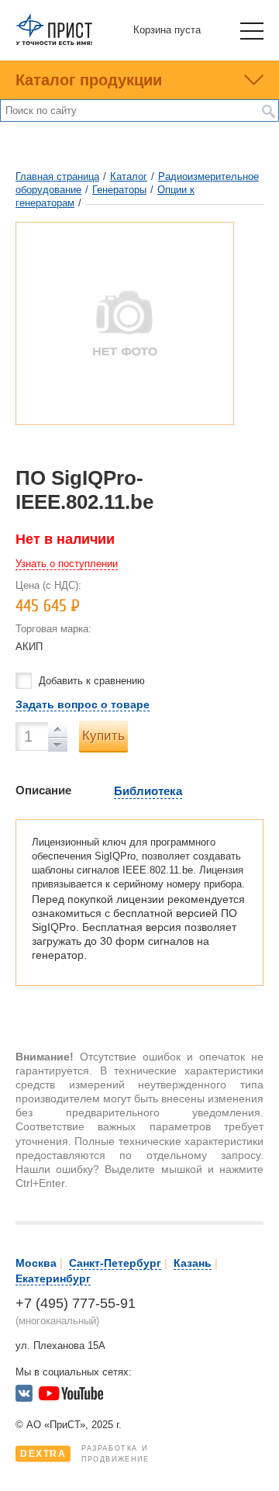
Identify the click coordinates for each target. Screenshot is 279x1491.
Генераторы (119, 189)
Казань (193, 1263)
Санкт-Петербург (115, 1263)
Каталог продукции (89, 79)
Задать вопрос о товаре (83, 704)
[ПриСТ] (54, 42)
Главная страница (57, 176)
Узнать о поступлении (67, 563)
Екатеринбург (53, 1278)
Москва (36, 1263)
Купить (103, 735)
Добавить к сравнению (92, 681)
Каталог (128, 176)
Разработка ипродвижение (85, 1453)
